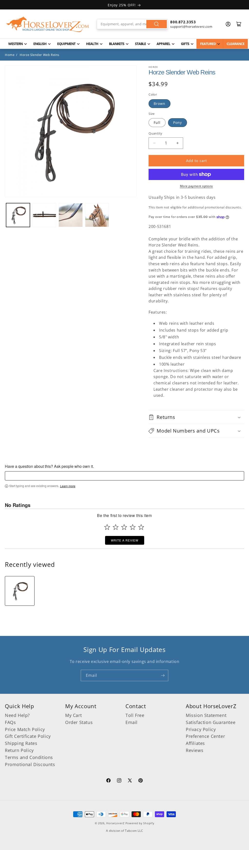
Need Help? (17, 715)
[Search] (156, 24)
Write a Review (124, 540)
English (39, 43)
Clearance (235, 43)
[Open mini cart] (238, 24)
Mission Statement (206, 715)
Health (92, 43)
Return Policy (19, 750)
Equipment (66, 43)
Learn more (67, 486)
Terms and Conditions (29, 757)
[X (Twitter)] (129, 781)
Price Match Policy (25, 729)
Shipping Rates (21, 743)
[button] (196, 417)
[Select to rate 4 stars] (132, 527)
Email (131, 722)
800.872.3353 (183, 21)
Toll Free (134, 715)
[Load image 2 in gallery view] (44, 215)
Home (9, 55)
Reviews (194, 750)
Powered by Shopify (139, 823)
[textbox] (124, 475)
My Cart (73, 715)
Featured (208, 43)
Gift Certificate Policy (28, 736)
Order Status (79, 722)
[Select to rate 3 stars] (124, 527)
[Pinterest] (140, 781)
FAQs (10, 722)
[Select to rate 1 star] (107, 527)
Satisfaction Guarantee (210, 722)
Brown (159, 103)
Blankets (116, 43)
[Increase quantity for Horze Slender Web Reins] (177, 143)
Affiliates (195, 743)
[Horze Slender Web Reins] (20, 591)
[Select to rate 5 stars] (141, 527)
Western (15, 43)
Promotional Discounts (30, 764)
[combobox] (132, 24)
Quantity (155, 133)
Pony (177, 122)
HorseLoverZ (115, 823)
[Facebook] (108, 781)
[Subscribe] (162, 675)
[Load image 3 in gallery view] (70, 215)
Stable (140, 43)
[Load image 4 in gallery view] (97, 215)
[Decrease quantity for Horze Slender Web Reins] (154, 143)
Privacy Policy (201, 729)
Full (157, 122)
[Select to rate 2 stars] (115, 527)
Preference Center (205, 736)
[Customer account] (228, 24)
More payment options (196, 186)
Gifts (185, 43)
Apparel (163, 43)
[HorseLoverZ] (47, 24)
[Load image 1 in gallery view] (18, 215)
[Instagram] (119, 781)
